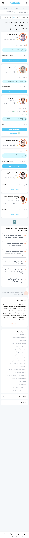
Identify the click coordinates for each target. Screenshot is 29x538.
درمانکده (27, 8)
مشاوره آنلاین (13, 133)
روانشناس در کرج (22, 381)
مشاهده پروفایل (14, 190)
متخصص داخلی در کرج (20, 358)
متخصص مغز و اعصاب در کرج (19, 361)
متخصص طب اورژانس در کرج (19, 343)
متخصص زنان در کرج (21, 367)
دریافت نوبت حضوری (14, 60)
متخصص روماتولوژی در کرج (19, 387)
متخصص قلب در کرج (21, 334)
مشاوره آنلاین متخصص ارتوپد (19, 390)
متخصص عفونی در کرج (20, 355)
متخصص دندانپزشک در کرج (19, 337)
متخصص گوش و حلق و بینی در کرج (17, 370)
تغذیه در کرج (23, 340)
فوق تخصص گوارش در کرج (19, 349)
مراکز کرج (13, 8)
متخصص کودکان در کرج (20, 372)
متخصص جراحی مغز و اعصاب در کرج (17, 364)
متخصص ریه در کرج (21, 384)
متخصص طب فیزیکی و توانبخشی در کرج (16, 375)
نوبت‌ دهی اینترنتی (20, 8)
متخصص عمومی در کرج (20, 352)
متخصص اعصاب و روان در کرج (19, 378)
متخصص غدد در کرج (21, 346)
